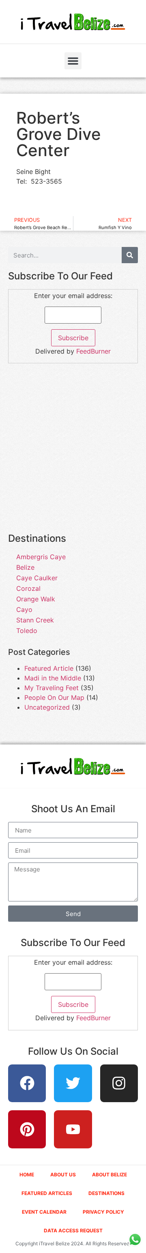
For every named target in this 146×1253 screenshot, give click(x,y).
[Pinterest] (27, 1129)
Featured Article (48, 668)
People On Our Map (54, 697)
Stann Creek (35, 620)
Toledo (26, 630)
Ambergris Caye (41, 557)
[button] (73, 60)
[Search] (130, 255)
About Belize (109, 1174)
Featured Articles (46, 1193)
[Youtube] (73, 1129)
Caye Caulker (37, 578)
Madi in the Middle (52, 678)
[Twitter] (73, 1083)
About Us (63, 1174)
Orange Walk (35, 599)
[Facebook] (27, 1083)
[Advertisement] (73, 453)
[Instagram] (119, 1083)
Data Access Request (73, 1230)
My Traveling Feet (51, 688)
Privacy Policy (103, 1212)
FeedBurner (93, 351)
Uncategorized (47, 707)
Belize (25, 567)
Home (26, 1174)
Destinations (106, 1193)
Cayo (24, 609)
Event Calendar (44, 1212)
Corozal (28, 588)
